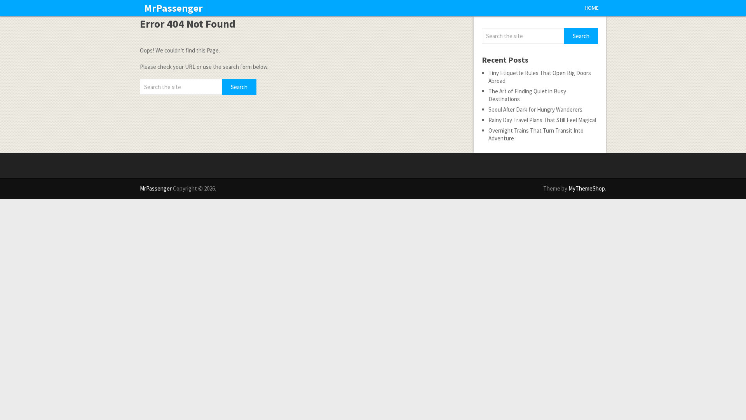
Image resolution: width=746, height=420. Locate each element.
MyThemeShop (586, 188)
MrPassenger (173, 8)
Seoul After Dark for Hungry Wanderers (535, 109)
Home (591, 8)
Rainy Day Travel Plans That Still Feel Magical (542, 120)
